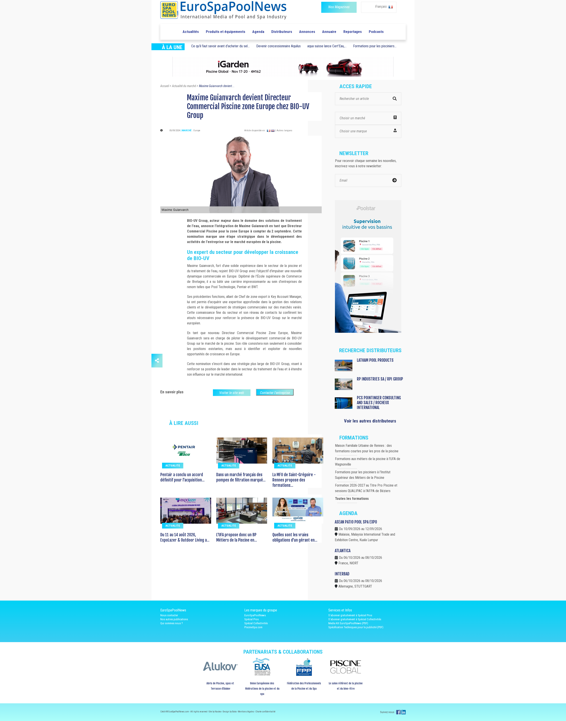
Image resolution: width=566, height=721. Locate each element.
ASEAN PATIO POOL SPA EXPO (356, 521)
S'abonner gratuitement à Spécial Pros (350, 615)
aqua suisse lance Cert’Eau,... (326, 46)
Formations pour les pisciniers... (374, 46)
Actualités (191, 31)
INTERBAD (342, 573)
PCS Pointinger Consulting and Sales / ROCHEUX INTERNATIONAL (379, 402)
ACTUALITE (172, 465)
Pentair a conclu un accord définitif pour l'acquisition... (182, 477)
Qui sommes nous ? (171, 623)
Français (381, 6)
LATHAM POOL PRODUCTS (375, 360)
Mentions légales (246, 711)
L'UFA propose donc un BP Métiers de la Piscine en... (236, 537)
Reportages (352, 31)
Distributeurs (281, 31)
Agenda (258, 31)
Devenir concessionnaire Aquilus (278, 46)
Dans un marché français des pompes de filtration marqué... (241, 477)
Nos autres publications (174, 619)
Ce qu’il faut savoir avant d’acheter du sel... (220, 46)
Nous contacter (169, 615)
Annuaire (329, 31)
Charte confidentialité (265, 711)
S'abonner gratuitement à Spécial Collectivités (354, 619)
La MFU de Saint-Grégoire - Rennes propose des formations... (294, 480)
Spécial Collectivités (256, 623)
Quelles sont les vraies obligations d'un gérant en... (294, 537)
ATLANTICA (342, 550)
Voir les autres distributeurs (370, 421)
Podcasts (376, 31)
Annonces (307, 31)
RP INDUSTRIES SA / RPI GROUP (380, 379)
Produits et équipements (225, 31)
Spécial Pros (251, 619)
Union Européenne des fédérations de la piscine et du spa (262, 689)
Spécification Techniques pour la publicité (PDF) (355, 627)
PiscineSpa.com (253, 627)
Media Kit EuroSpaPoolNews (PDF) (348, 623)
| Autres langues (283, 130)
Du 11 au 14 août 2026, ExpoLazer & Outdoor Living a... (184, 537)
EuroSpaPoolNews (255, 615)
